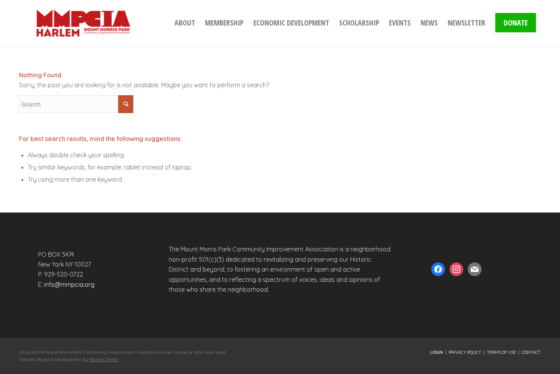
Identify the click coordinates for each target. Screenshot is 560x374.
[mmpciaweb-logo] (83, 23)
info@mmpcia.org (69, 284)
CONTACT (531, 352)
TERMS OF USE (501, 352)
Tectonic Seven (103, 359)
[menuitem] (185, 23)
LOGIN (436, 352)
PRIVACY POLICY (465, 352)
